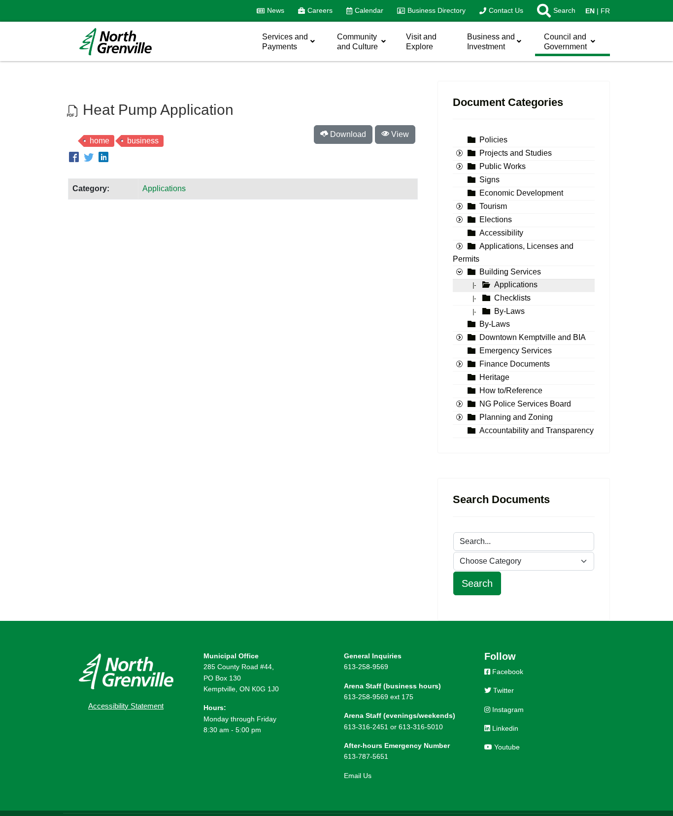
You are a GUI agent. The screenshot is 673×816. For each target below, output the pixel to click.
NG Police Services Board (525, 404)
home (99, 140)
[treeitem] (493, 140)
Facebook (506, 672)
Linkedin (504, 728)
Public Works (502, 167)
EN (590, 11)
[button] (552, 11)
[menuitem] (270, 10)
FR (605, 11)
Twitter (502, 690)
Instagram (507, 710)
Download (347, 134)
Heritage (494, 378)
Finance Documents (514, 364)
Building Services (510, 272)
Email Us (357, 776)
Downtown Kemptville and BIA (532, 338)
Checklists (512, 298)
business (143, 140)
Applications (164, 188)
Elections (495, 220)
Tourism (493, 207)
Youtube (506, 747)
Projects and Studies (515, 153)
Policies (493, 140)
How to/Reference (510, 391)
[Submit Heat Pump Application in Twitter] (90, 158)
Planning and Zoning (516, 417)
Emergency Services (515, 351)
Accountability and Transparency (536, 431)
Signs (489, 180)
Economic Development (521, 193)
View (399, 134)
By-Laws (509, 311)
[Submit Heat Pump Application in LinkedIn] (103, 158)
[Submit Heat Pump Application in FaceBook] (75, 158)
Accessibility (501, 233)
